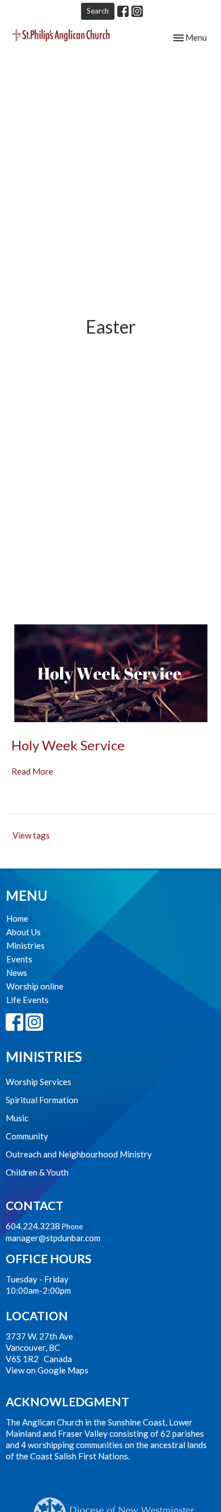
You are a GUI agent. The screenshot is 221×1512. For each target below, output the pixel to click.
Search (98, 10)
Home (17, 918)
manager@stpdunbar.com (53, 1238)
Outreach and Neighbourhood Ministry (79, 1154)
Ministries (25, 945)
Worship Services (38, 1082)
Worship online (34, 986)
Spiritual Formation (42, 1100)
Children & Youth (37, 1172)
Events (19, 959)
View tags (31, 835)
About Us (23, 932)
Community (27, 1136)
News (16, 972)
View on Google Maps (47, 1370)
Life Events (27, 1000)
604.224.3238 (33, 1226)
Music (17, 1118)
